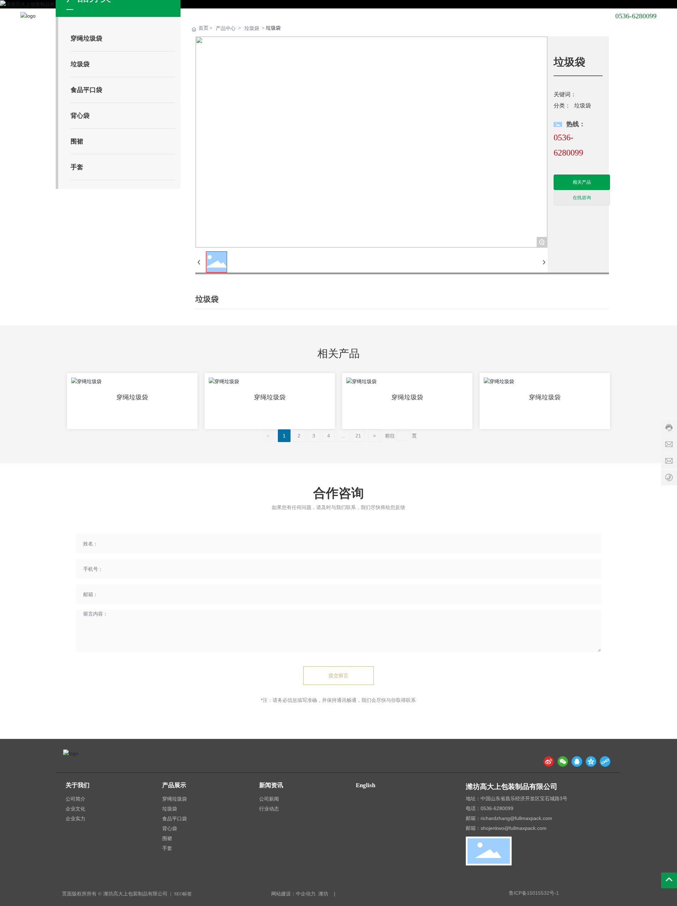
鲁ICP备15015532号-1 (534, 893)
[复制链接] (605, 761)
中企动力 (306, 893)
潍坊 (323, 893)
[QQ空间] (591, 761)
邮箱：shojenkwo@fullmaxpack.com (506, 828)
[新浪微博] (548, 761)
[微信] (562, 761)
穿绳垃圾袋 (132, 397)
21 (358, 436)
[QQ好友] (577, 761)
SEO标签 (183, 893)
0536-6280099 (636, 16)
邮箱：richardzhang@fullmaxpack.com (509, 818)
